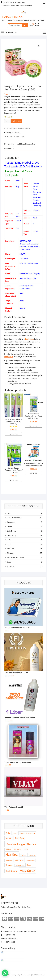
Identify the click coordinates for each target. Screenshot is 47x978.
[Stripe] (35, 918)
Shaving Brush (20, 865)
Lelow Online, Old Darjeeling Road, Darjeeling (19, 931)
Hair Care (10, 548)
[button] (39, 46)
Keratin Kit (32, 855)
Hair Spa (12, 854)
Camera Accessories (27, 833)
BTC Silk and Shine (14, 517)
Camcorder (11, 522)
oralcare (12, 136)
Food (9, 544)
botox (15, 833)
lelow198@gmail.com (10, 938)
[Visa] (10, 918)
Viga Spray (27, 870)
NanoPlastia (9, 860)
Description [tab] (9, 144)
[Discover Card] (29, 918)
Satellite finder (30, 860)
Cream (9, 526)
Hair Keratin (17, 849)
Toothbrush (16, 132)
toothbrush (8, 356)
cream (8, 837)
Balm (9, 513)
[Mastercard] (4, 918)
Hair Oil (26, 849)
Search (25, 25)
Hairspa (23, 855)
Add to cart (17, 121)
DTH (8, 539)
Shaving (10, 553)
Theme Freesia (26, 975)
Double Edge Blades (21, 843)
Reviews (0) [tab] (9, 148)
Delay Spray (11, 535)
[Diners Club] (23, 918)
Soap (9, 562)
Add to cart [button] (13, 434)
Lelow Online (12, 17)
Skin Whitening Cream (15, 557)
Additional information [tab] (26, 144)
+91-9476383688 (8, 935)
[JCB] (41, 918)
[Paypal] (16, 918)
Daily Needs (11, 531)
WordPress (41, 975)
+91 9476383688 (8, 942)
